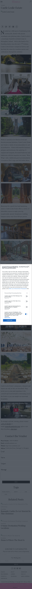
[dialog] (16, 294)
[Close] (29, 267)
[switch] (26, 296)
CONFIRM (9, 320)
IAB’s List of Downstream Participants (18, 288)
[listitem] (16, 293)
